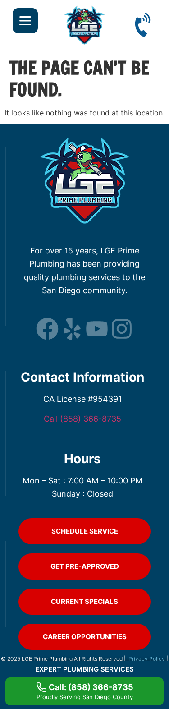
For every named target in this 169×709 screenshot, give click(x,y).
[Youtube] (97, 329)
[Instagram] (121, 329)
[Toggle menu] (25, 20)
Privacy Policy (147, 658)
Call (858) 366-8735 (82, 419)
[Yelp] (72, 329)
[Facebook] (47, 329)
